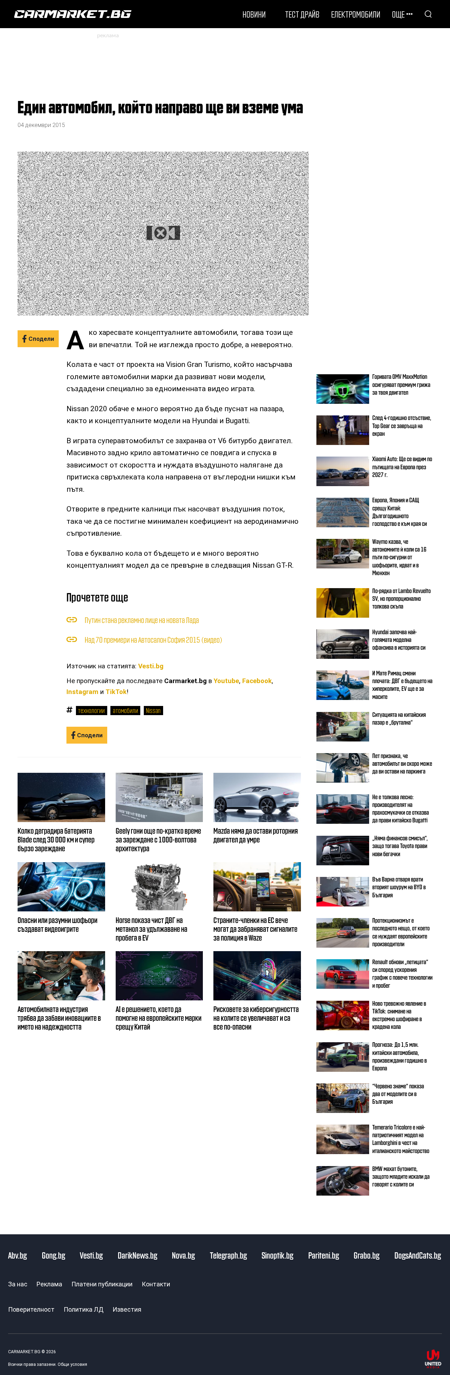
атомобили (125, 710)
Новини (254, 14)
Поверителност (31, 1309)
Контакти (156, 1284)
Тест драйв (302, 14)
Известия (126, 1309)
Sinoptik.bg (277, 1255)
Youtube (226, 681)
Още (398, 14)
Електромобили (355, 14)
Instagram (82, 692)
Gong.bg (53, 1255)
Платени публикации (102, 1284)
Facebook (257, 681)
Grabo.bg (366, 1255)
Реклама (49, 1284)
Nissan (153, 710)
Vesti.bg (150, 666)
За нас (17, 1284)
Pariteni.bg (323, 1255)
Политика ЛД (83, 1309)
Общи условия (72, 1364)
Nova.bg (183, 1255)
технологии (91, 710)
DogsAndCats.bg (417, 1255)
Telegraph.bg (228, 1255)
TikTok (116, 692)
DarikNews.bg (137, 1255)
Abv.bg (17, 1255)
